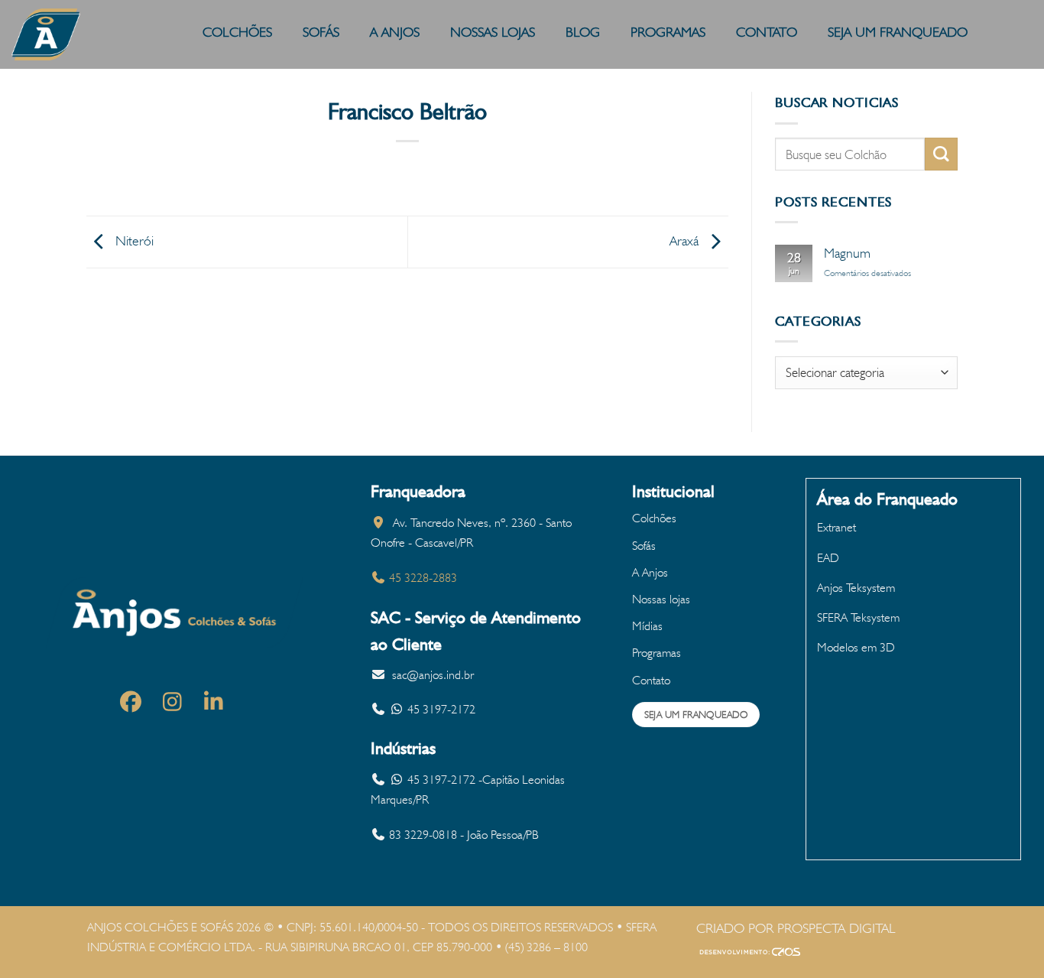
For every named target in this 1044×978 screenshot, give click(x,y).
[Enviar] (941, 154)
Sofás (644, 545)
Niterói (133, 240)
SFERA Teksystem (858, 617)
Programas (656, 652)
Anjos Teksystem (856, 587)
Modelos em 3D (856, 647)
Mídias (647, 626)
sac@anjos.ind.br (433, 675)
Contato (651, 680)
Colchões (654, 518)
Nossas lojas (661, 599)
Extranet (836, 527)
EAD (828, 558)
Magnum (847, 253)
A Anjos (650, 572)
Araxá (686, 240)
